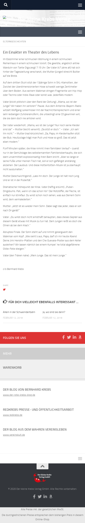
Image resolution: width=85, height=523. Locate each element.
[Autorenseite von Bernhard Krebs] (80, 337)
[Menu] (80, 5)
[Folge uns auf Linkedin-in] (74, 337)
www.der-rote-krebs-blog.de (19, 394)
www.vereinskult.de (14, 434)
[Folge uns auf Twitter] (69, 337)
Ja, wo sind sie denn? (53, 312)
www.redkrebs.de (12, 414)
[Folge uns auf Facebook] (63, 337)
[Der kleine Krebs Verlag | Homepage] (42, 25)
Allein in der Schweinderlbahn (19, 312)
